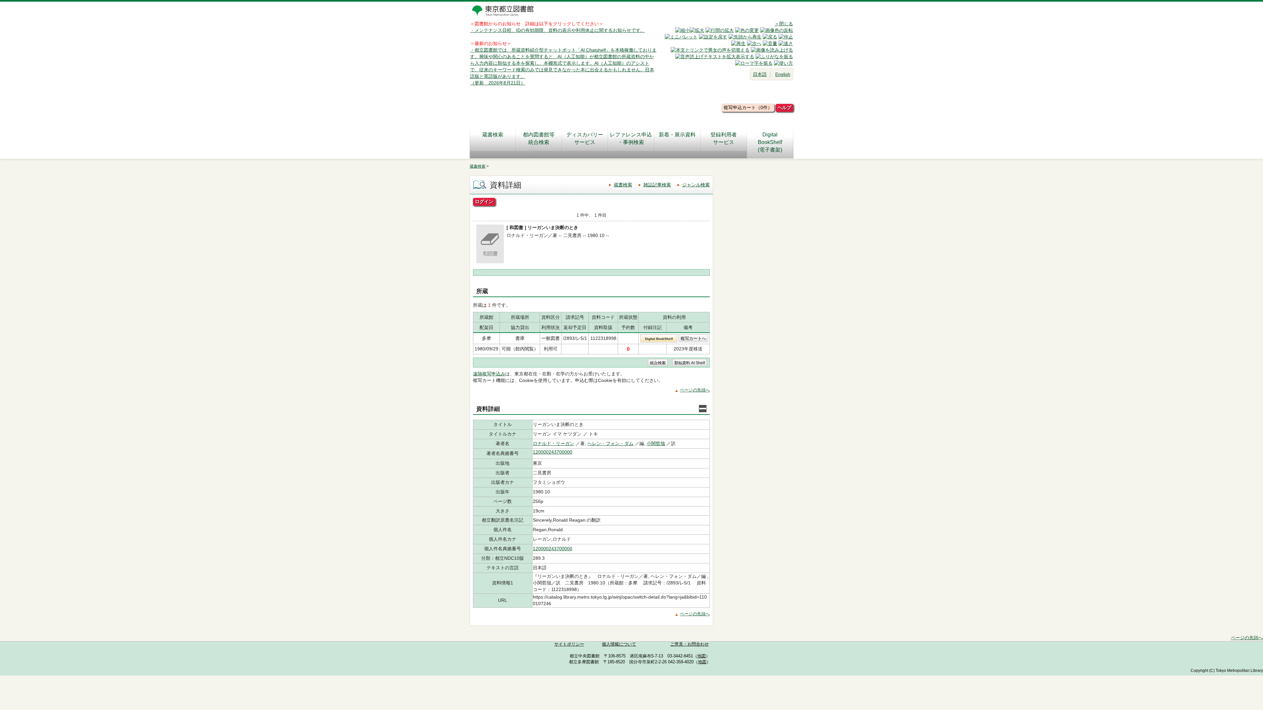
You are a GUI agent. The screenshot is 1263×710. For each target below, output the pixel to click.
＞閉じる (784, 23)
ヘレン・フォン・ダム (610, 443)
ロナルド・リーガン (553, 443)
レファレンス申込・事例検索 (631, 138)
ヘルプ (784, 107)
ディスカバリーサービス (584, 138)
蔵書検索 (492, 134)
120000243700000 (552, 452)
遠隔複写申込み (489, 373)
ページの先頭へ (695, 390)
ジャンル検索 (696, 184)
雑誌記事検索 (657, 184)
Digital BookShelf (659, 339)
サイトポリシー (569, 644)
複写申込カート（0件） (748, 107)
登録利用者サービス (723, 138)
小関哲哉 (656, 443)
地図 (701, 656)
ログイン (484, 201)
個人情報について (619, 644)
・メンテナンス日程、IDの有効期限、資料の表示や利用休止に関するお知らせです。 (557, 30)
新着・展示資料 (677, 134)
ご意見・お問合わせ (689, 644)
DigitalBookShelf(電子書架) (770, 142)
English (782, 74)
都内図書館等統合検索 (539, 138)
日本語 (760, 74)
